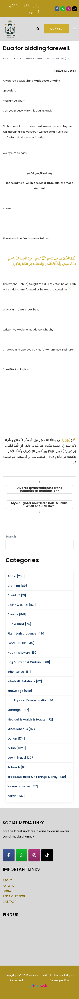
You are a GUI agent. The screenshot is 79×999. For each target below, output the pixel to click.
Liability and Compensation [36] (31, 700)
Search (11, 536)
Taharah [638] (18, 767)
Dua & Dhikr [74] (59, 58)
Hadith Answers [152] (23, 653)
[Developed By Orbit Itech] (39, 985)
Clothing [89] (17, 586)
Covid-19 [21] (17, 595)
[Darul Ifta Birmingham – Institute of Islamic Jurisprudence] (10, 28)
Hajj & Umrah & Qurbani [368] (29, 662)
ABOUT (7, 880)
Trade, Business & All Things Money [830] (37, 777)
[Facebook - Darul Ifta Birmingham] (9, 855)
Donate (56, 29)
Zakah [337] (16, 796)
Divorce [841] (17, 614)
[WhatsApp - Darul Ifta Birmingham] (21, 855)
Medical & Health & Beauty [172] (30, 719)
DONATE (8, 891)
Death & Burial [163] (22, 605)
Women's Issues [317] (23, 786)
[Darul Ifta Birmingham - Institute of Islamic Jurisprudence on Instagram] (34, 855)
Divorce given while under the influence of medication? (39, 489)
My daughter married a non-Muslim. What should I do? (39, 504)
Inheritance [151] (19, 672)
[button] (37, 28)
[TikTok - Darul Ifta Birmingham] (47, 855)
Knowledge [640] (20, 691)
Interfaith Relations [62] (25, 681)
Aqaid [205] (16, 576)
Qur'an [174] (16, 739)
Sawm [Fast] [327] (21, 758)
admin (11, 58)
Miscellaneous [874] (22, 729)
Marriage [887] (18, 710)
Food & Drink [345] (21, 643)
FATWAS (8, 886)
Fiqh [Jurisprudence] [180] (26, 633)
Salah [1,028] (17, 748)
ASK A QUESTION (14, 896)
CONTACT (10, 901)
